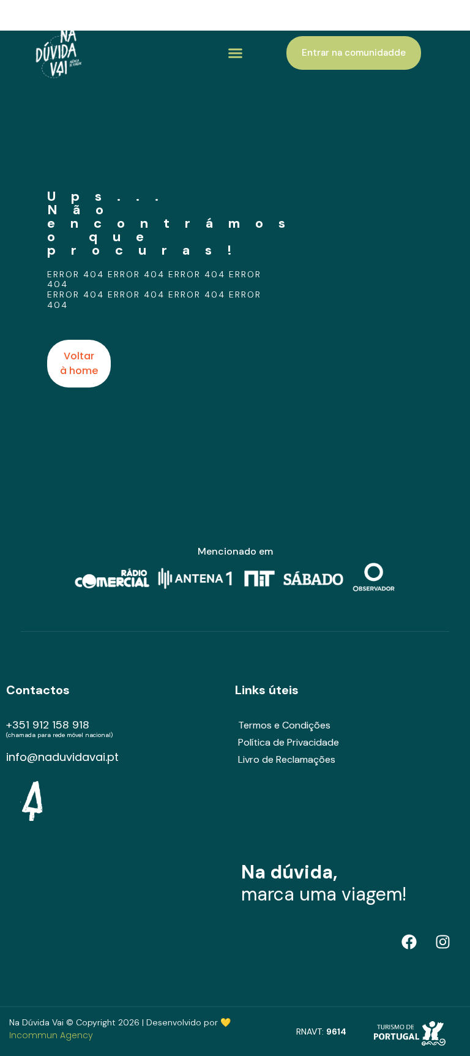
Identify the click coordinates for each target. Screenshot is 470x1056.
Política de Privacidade (288, 742)
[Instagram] (442, 942)
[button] (235, 53)
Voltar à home (79, 363)
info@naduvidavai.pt (62, 757)
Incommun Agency (51, 1035)
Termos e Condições (284, 725)
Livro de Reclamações (286, 759)
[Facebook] (409, 942)
